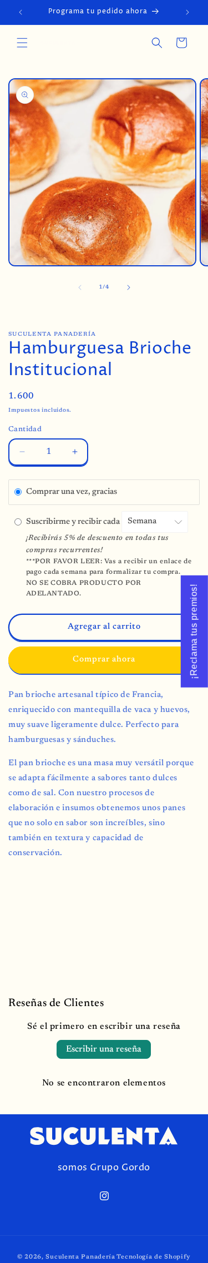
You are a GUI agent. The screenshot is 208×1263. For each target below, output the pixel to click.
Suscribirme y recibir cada (73, 521)
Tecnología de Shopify (153, 1257)
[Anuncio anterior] (20, 12)
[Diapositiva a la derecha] (128, 287)
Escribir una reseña (103, 1049)
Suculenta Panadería (80, 1257)
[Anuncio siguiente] (187, 12)
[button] (22, 43)
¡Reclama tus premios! (194, 631)
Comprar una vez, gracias (71, 492)
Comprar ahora (104, 659)
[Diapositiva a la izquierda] (80, 287)
